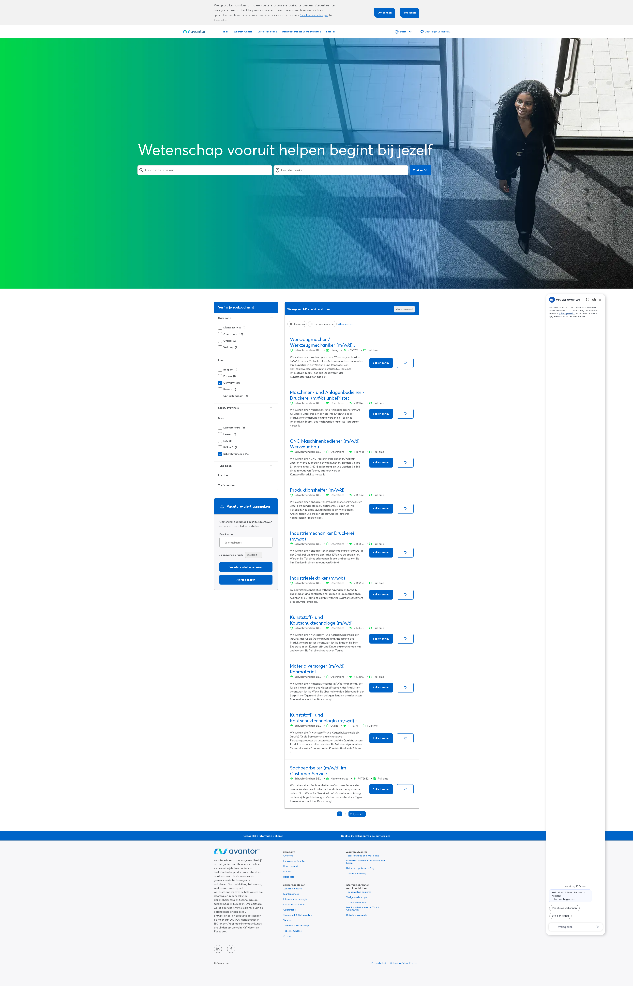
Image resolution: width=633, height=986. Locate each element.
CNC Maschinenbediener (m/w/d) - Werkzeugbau (326, 444)
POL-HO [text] (230, 447)
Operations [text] (233, 334)
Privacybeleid (379, 963)
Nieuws (287, 871)
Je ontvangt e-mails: (231, 555)
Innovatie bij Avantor (294, 860)
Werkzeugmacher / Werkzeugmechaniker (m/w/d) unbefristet (321, 342)
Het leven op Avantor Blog (360, 868)
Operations (289, 909)
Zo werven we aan (356, 902)
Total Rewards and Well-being (362, 855)
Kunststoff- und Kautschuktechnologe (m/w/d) (321, 620)
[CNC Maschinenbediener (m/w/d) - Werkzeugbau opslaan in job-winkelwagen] (405, 463)
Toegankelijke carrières (358, 891)
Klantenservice (291, 893)
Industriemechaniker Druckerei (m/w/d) (322, 536)
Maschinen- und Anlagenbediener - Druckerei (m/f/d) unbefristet (327, 395)
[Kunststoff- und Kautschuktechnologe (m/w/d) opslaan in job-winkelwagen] (405, 639)
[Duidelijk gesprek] (587, 299)
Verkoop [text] (230, 347)
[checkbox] (220, 328)
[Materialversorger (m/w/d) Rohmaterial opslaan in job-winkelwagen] (405, 687)
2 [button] (345, 814)
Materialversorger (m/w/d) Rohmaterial (317, 669)
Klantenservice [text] (234, 327)
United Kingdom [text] (235, 396)
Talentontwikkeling (356, 873)
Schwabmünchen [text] (236, 454)
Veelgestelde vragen (357, 897)
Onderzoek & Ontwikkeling (297, 914)
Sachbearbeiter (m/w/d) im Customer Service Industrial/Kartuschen (318, 771)
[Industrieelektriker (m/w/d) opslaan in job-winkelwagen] (405, 595)
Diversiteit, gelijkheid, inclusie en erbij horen (365, 861)
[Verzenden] (598, 927)
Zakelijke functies (292, 888)
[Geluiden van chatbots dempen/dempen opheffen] (593, 299)
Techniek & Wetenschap (296, 925)
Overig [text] (229, 340)
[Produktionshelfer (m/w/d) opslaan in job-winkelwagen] (405, 509)
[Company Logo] (194, 31)
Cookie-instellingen (314, 15)
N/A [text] (227, 440)
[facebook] (231, 949)
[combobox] (204, 170)
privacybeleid (567, 313)
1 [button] (339, 814)
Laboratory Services (294, 904)
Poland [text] (229, 389)
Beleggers (288, 876)
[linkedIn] (218, 949)
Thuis (225, 31)
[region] (575, 613)
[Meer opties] (554, 927)
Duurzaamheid (291, 866)
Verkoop (287, 920)
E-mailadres (226, 534)
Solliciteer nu (381, 362)
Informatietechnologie (295, 899)
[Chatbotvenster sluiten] (600, 299)
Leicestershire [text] (234, 427)
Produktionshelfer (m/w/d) (317, 490)
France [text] (229, 376)
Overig (287, 936)
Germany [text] (231, 382)
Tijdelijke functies (292, 930)
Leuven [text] (229, 434)
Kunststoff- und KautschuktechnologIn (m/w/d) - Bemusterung (323, 718)
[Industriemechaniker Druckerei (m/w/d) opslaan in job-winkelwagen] (405, 553)
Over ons (288, 855)
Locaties (330, 31)
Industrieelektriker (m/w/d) (317, 578)
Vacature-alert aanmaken (245, 567)
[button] (291, 324)
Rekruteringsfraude (356, 914)
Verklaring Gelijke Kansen (403, 963)
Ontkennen (385, 12)
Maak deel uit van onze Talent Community (362, 908)
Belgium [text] (230, 369)
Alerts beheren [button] (246, 579)
